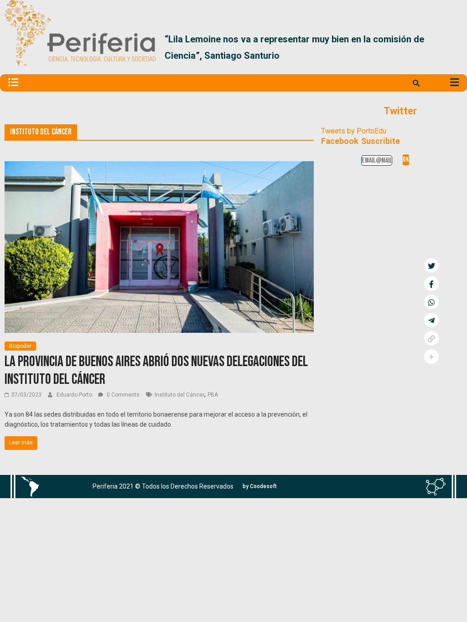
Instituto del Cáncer (179, 395)
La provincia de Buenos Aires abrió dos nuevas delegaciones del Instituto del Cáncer (156, 370)
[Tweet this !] (431, 265)
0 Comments (122, 395)
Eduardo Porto (75, 395)
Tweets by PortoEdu (353, 131)
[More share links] (431, 356)
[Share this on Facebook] (431, 283)
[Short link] (431, 338)
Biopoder (20, 346)
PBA (213, 395)
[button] (452, 47)
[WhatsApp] (431, 302)
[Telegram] (431, 320)
